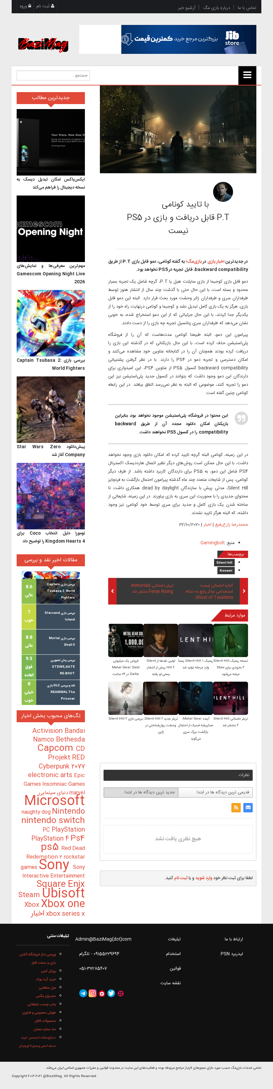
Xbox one (63, 904)
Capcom (56, 748)
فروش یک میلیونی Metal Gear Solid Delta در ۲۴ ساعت (125, 667)
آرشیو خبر (186, 8)
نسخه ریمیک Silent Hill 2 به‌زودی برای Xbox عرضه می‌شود (230, 667)
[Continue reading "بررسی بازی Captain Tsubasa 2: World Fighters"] (51, 323)
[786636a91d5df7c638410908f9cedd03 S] (230, 698)
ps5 (51, 848)
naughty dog (37, 812)
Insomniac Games (63, 784)
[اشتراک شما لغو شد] (236, 807)
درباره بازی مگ (216, 8)
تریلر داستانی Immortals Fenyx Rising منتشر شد (152, 589)
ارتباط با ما (234, 939)
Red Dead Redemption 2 (55, 853)
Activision (48, 731)
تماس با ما (247, 8)
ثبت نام (43, 6)
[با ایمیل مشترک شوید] (248, 807)
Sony (56, 866)
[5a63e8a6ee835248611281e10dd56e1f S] (125, 640)
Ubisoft (63, 894)
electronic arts (51, 775)
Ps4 (78, 838)
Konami (226, 571)
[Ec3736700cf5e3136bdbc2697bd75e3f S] (195, 698)
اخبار (207, 524)
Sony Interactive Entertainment (53, 871)
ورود (23, 6)
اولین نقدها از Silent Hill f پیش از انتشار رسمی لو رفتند (160, 667)
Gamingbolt (212, 543)
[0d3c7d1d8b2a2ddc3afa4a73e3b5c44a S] (125, 698)
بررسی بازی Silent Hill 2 (126, 719)
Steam (30, 895)
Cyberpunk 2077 (62, 766)
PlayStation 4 (51, 839)
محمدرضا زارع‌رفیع (170, 190)
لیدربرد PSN (232, 954)
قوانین (175, 968)
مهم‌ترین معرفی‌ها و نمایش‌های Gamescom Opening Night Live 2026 (51, 274)
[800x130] (168, 39)
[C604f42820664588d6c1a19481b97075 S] (195, 640)
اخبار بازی (215, 261)
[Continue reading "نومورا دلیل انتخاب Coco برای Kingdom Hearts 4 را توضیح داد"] (51, 496)
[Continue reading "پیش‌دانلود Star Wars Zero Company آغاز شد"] (51, 409)
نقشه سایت (170, 983)
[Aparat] (121, 993)
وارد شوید (203, 878)
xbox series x (64, 914)
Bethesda (70, 740)
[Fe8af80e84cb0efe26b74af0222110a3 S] (160, 640)
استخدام (173, 954)
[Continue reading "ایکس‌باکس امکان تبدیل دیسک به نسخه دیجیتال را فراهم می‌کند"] (51, 142)
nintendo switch (53, 821)
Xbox (32, 905)
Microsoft (54, 801)
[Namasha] (102, 993)
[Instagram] (93, 993)
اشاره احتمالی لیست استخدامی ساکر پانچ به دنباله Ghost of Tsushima (209, 592)
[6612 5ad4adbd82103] (223, 192)
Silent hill (224, 563)
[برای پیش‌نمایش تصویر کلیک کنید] (178, 129)
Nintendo (68, 812)
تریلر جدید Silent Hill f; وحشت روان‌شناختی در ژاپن (160, 725)
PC (47, 830)
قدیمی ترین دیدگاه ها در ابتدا (223, 792)
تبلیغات (174, 939)
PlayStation (68, 830)
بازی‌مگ (194, 261)
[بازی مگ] (43, 37)
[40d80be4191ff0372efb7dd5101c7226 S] (230, 640)
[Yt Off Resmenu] (247, 75)
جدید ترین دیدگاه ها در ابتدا (150, 792)
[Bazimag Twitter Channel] (111, 993)
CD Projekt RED (66, 753)
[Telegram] (83, 993)
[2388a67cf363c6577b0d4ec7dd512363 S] (160, 698)
